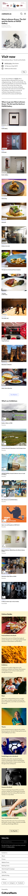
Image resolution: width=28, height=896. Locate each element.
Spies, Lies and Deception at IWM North (10, 525)
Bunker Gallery (5, 174)
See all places (14, 394)
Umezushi (4, 222)
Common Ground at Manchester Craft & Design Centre (14, 448)
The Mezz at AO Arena (4, 294)
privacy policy (10, 847)
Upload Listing (5, 875)
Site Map (4, 872)
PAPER (16, 78)
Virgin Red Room (5, 340)
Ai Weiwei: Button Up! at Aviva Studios (10, 601)
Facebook (20, 883)
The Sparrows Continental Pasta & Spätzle (11, 269)
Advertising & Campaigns (8, 869)
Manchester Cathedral (6, 364)
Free (24, 72)
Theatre (4, 727)
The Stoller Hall (5, 318)
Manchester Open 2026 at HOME (9, 576)
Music (3, 696)
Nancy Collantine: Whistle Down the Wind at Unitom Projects (13, 551)
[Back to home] (6, 13)
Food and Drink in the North (9, 635)
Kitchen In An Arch (6, 246)
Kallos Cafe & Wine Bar (7, 388)
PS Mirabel (4, 152)
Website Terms (5, 862)
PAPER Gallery (8, 63)
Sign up (24, 842)
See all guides (14, 831)
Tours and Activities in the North (10, 818)
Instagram (12, 883)
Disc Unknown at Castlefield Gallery (9, 499)
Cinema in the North (7, 787)
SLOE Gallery (5, 128)
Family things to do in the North (10, 756)
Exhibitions (4, 665)
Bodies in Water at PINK (7, 423)
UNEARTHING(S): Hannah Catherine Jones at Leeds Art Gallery (13, 474)
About (3, 856)
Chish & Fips (4, 198)
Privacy (3, 859)
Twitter (5, 883)
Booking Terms (5, 865)
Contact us (4, 853)
